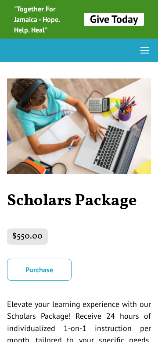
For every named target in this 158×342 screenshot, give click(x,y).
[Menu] (144, 50)
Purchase (39, 269)
